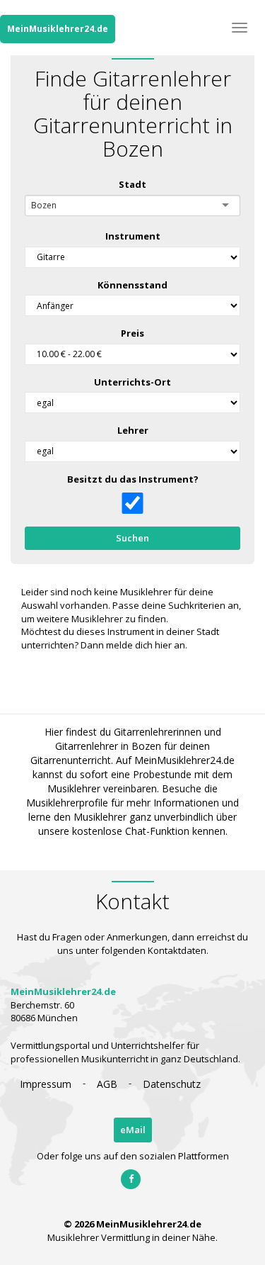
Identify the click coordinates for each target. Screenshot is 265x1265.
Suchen (132, 538)
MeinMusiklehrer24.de (57, 29)
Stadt (132, 184)
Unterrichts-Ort (132, 382)
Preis (132, 333)
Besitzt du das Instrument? (133, 479)
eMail (133, 1129)
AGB (107, 1084)
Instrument (132, 236)
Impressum (45, 1084)
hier (163, 645)
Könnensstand (132, 285)
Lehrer (132, 430)
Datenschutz (172, 1084)
